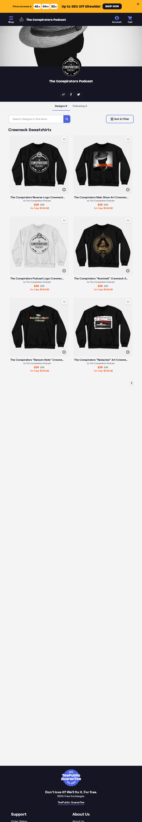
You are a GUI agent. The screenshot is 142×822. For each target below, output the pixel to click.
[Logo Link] (21, 19)
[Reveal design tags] (64, 189)
